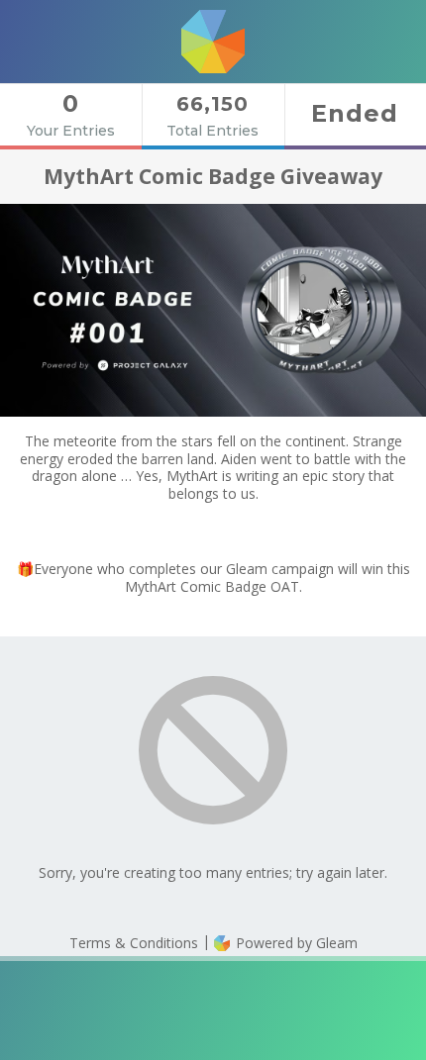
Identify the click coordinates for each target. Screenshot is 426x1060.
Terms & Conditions (133, 942)
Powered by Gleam (295, 942)
